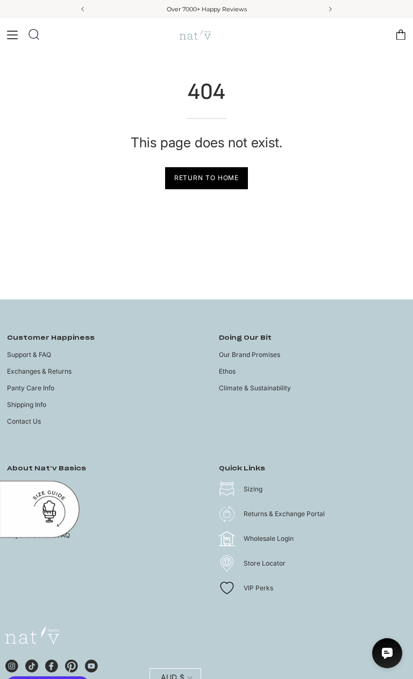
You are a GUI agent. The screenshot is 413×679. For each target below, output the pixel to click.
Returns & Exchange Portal (284, 514)
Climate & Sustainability (255, 388)
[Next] (329, 9)
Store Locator (265, 563)
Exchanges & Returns (39, 371)
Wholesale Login (269, 538)
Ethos (227, 371)
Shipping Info (26, 405)
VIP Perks (258, 588)
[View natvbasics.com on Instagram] (11, 664)
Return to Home (206, 178)
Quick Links (242, 468)
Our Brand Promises (249, 355)
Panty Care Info (30, 388)
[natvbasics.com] (206, 35)
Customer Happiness (51, 338)
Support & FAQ (29, 355)
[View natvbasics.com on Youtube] (91, 664)
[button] (34, 34)
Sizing (253, 489)
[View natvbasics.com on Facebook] (51, 664)
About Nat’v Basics (46, 468)
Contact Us (24, 421)
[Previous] (83, 9)
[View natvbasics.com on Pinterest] (71, 664)
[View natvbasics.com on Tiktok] (31, 664)
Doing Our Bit (245, 338)
